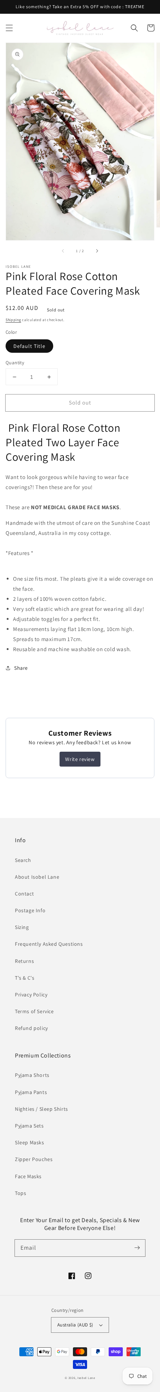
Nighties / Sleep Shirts (41, 1109)
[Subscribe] (137, 1248)
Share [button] (21, 668)
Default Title (29, 346)
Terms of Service (34, 1011)
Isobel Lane (86, 1378)
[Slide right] (97, 250)
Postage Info (30, 910)
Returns (24, 961)
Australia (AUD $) (75, 1325)
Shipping (13, 319)
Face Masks (28, 1176)
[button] (9, 28)
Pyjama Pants (31, 1092)
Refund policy (31, 1028)
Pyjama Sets (29, 1125)
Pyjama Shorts (32, 1075)
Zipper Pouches (33, 1159)
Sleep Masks (29, 1142)
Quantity (15, 362)
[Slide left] (63, 250)
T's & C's (24, 977)
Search (23, 860)
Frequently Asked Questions (49, 944)
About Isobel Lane (37, 876)
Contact (24, 893)
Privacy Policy (31, 994)
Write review (80, 759)
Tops (20, 1193)
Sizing (22, 927)
